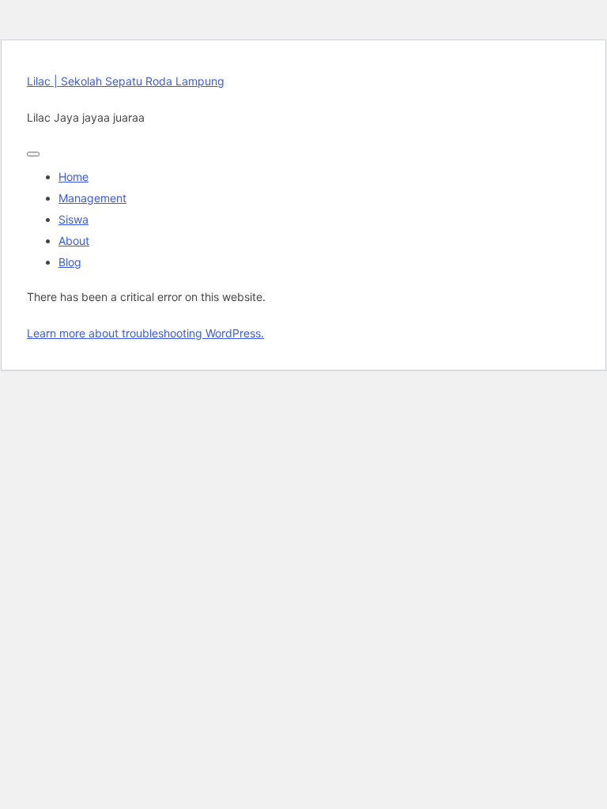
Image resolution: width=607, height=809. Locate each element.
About (73, 240)
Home (73, 176)
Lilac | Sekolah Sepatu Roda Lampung (125, 81)
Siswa (73, 219)
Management (92, 198)
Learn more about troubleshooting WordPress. (145, 333)
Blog (69, 262)
